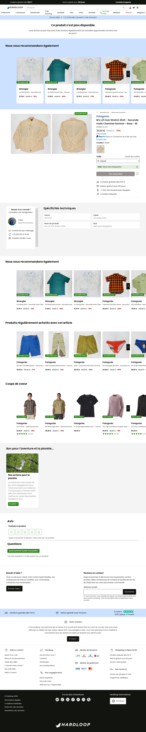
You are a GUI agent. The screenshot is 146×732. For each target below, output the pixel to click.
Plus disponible (116, 174)
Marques (116, 12)
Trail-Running (48, 13)
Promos (129, 12)
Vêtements (5, 12)
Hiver (81, 12)
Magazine (141, 12)
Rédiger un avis (102, 127)
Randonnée (35, 12)
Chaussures (20, 12)
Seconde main (105, 13)
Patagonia (102, 116)
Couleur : (102, 143)
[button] (31, 134)
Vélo (71, 12)
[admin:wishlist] (137, 174)
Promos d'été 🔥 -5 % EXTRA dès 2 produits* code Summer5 (73, 17)
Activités (92, 12)
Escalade (60, 12)
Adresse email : (91, 587)
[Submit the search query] (124, 8)
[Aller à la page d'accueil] (98, 112)
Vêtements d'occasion (118, 112)
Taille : (99, 157)
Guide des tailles (132, 157)
